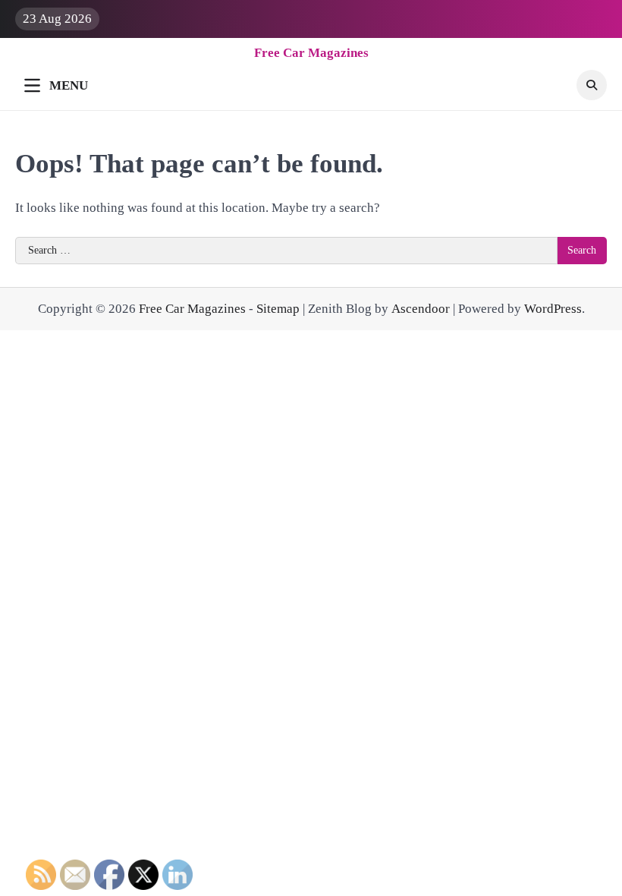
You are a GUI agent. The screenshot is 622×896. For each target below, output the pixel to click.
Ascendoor (420, 308)
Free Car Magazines (311, 53)
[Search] (591, 85)
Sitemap (278, 308)
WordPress (553, 308)
